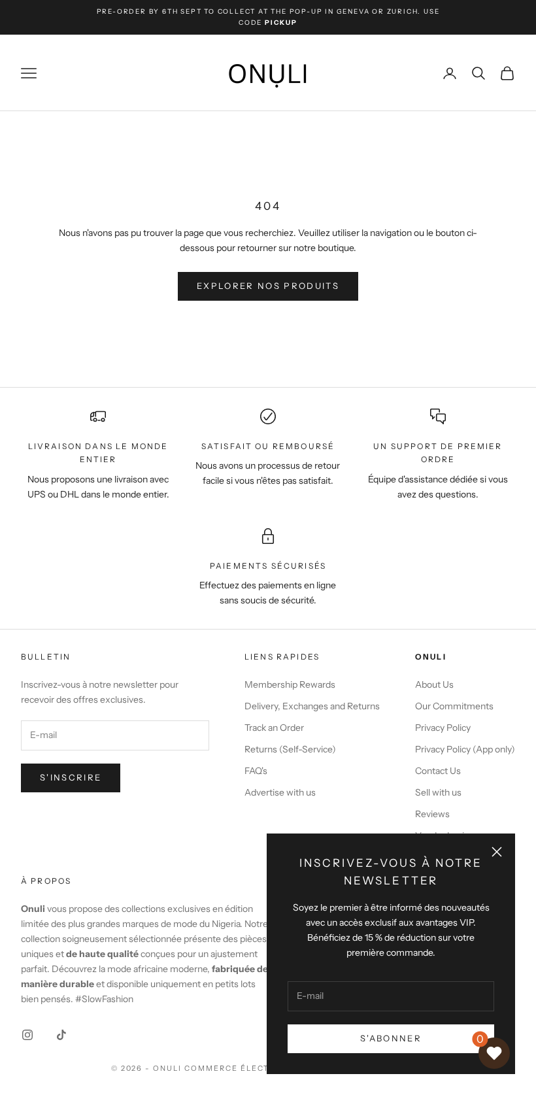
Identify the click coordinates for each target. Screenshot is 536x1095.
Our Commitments (454, 706)
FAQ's (255, 771)
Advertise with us (280, 792)
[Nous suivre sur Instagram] (27, 1034)
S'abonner (391, 1038)
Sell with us (438, 792)
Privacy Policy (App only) (465, 749)
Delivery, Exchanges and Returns (312, 706)
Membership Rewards (289, 684)
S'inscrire (70, 777)
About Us (434, 684)
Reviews (432, 814)
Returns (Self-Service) (290, 749)
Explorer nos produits (268, 285)
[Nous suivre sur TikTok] (61, 1034)
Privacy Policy (443, 727)
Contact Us (438, 771)
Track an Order (274, 727)
